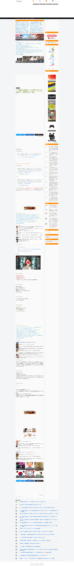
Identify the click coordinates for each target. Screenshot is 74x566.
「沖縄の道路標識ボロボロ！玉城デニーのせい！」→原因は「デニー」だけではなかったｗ (27, 334)
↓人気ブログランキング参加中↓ (30, 410)
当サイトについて (32, 563)
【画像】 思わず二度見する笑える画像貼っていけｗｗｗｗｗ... (36, 29)
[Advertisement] (37, 11)
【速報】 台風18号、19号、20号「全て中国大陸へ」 (21, 29)
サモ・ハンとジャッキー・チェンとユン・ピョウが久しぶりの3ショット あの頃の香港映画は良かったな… (29, 327)
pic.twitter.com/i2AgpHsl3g (27, 183)
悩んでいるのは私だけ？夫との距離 (20, 213)
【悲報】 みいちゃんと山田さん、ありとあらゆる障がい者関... (36, 28)
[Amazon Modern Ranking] (55, 142)
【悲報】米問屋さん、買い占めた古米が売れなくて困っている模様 (24, 336)
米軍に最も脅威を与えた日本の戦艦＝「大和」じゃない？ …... (22, 28)
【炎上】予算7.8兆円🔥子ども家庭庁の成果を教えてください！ (23, 45)
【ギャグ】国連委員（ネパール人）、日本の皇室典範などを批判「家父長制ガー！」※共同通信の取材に (28, 43)
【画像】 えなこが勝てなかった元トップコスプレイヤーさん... (36, 31)
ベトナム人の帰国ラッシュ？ (19, 44)
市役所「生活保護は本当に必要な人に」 (21, 48)
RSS (36, 563)
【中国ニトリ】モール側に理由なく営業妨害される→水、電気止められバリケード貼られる (27, 47)
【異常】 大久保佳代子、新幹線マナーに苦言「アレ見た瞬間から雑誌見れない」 (26, 221)
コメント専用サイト (48, 42)
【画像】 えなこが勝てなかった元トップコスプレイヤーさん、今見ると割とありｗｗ (26, 220)
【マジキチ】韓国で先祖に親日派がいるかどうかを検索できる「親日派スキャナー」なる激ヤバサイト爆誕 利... (29, 50)
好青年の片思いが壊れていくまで (20, 42)
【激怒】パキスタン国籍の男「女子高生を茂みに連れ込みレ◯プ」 (24, 46)
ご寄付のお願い (42, 563)
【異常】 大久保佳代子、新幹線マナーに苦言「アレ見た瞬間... (36, 32)
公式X (38, 563)
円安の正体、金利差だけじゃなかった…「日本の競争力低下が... (22, 30)
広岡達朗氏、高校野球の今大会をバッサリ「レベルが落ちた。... (22, 32)
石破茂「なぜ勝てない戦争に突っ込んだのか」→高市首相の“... (22, 31)
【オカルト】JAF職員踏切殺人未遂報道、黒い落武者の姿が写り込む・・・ (25, 219)
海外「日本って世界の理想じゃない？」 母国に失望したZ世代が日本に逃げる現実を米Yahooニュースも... (29, 218)
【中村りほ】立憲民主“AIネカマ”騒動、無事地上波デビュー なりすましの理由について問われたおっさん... (29, 49)
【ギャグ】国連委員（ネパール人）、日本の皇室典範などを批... (36, 30)
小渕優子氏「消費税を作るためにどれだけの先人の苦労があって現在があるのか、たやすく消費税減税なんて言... (30, 335)
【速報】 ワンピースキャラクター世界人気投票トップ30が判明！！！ (24, 328)
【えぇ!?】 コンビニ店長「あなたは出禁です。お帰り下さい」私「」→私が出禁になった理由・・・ (28, 329)
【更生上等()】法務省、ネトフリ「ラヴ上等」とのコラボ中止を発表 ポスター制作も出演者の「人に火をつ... (29, 51)
